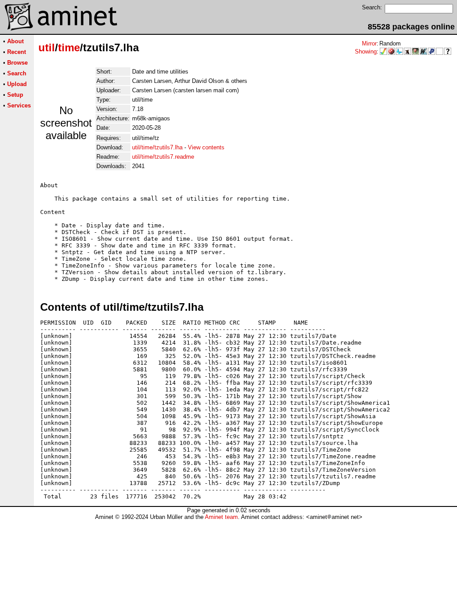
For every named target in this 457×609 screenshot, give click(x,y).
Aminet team (221, 517)
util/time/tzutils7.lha (157, 147)
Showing (366, 51)
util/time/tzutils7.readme (163, 156)
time (69, 47)
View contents (206, 147)
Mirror (369, 43)
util (46, 47)
